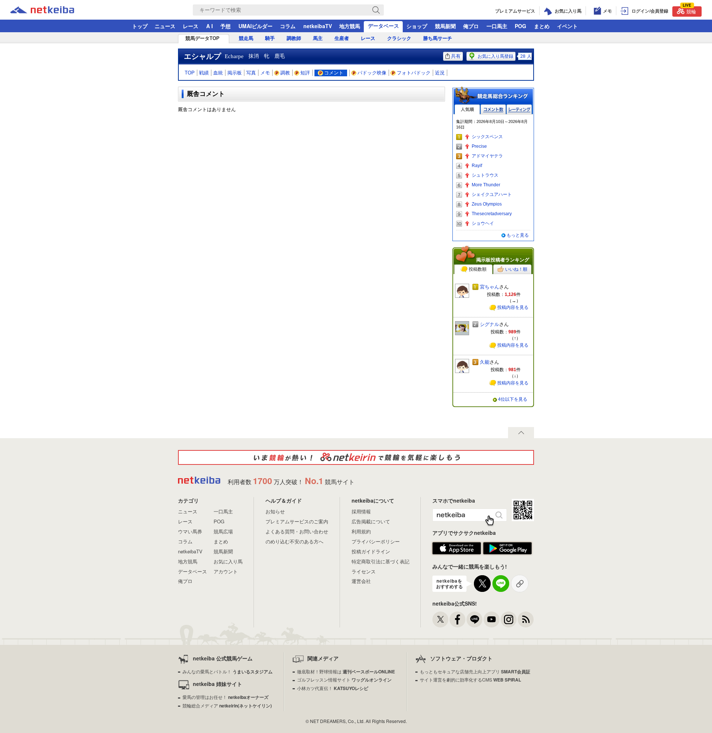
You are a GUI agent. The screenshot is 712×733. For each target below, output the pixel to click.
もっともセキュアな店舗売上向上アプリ (475, 671)
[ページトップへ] (521, 432)
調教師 (294, 38)
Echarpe (234, 56)
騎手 (270, 38)
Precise (479, 146)
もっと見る (518, 235)
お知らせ (275, 511)
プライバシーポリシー (376, 541)
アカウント (226, 571)
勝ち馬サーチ (437, 38)
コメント (333, 73)
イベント (567, 26)
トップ (140, 26)
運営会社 (361, 580)
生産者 (341, 38)
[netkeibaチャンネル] (492, 619)
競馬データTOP (202, 38)
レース (190, 26)
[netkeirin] (356, 457)
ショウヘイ (483, 223)
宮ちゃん (489, 287)
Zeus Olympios (487, 204)
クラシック (399, 38)
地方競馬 (349, 26)
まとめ (542, 26)
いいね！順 (516, 269)
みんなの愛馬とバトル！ (227, 671)
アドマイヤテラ (487, 156)
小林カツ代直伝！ (332, 688)
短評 (305, 73)
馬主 (318, 38)
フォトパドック (414, 73)
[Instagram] (509, 619)
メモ (265, 73)
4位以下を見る (512, 399)
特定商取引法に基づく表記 (380, 561)
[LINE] (474, 619)
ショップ (416, 26)
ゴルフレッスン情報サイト (344, 679)
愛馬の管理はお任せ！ (225, 697)
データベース (383, 25)
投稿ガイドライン (371, 551)
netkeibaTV (317, 26)
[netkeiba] (51, 10)
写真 (251, 73)
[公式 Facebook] (457, 619)
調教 (285, 73)
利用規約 (361, 531)
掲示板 (234, 73)
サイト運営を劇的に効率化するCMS (470, 679)
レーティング (519, 109)
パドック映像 (371, 73)
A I (209, 26)
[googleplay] (507, 548)
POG (520, 26)
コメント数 (493, 109)
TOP (190, 73)
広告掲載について (371, 521)
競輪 (689, 10)
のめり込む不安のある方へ (294, 541)
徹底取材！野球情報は (346, 671)
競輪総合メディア (227, 705)
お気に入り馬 (228, 561)
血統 (218, 73)
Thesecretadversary (492, 213)
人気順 (467, 109)
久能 (485, 362)
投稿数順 (478, 269)
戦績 (204, 73)
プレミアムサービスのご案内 (297, 521)
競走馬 (246, 38)
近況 (440, 73)
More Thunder (486, 184)
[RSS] (526, 619)
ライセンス (364, 571)
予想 (225, 26)
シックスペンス (487, 136)
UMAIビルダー (255, 26)
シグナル (489, 324)
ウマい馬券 (190, 531)
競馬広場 (223, 531)
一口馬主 (497, 26)
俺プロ (471, 26)
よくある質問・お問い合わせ (297, 531)
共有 (456, 56)
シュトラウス (485, 175)
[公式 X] (440, 619)
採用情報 (361, 511)
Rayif (477, 165)
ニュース (165, 26)
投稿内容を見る (512, 307)
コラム (288, 26)
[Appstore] (456, 548)
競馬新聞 (445, 26)
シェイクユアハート (492, 194)
